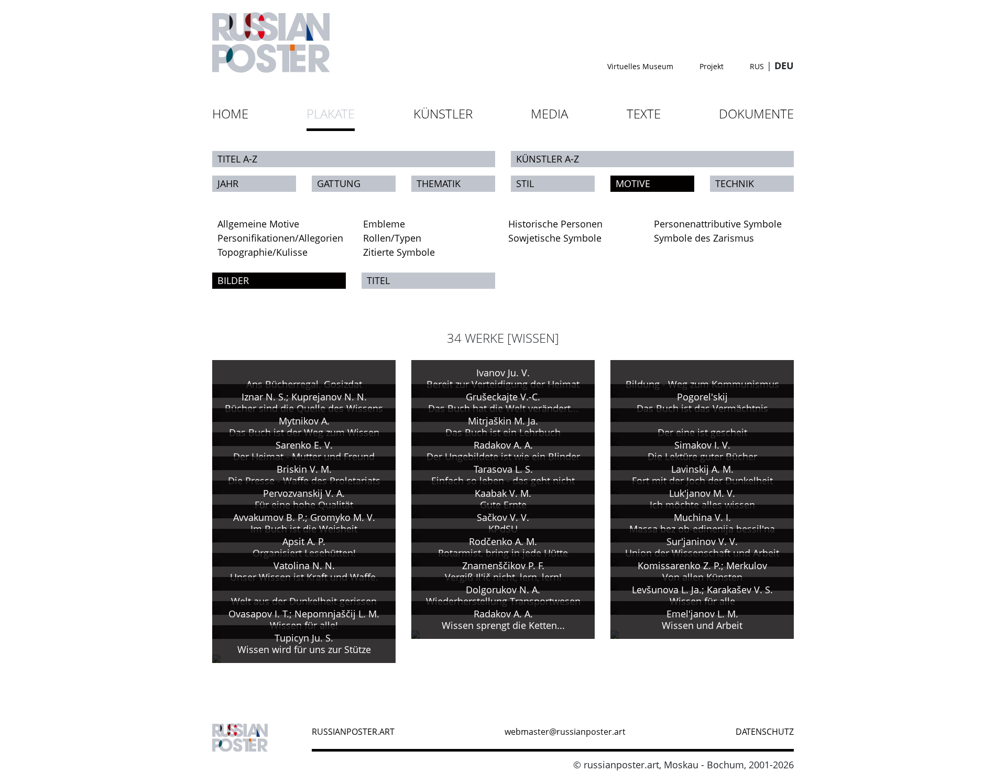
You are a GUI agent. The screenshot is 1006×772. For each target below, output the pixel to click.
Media (549, 113)
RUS (757, 66)
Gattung (338, 183)
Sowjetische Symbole (555, 238)
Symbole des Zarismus (704, 238)
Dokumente (756, 113)
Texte (644, 113)
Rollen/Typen (392, 238)
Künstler (443, 113)
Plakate (331, 113)
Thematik (439, 183)
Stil (525, 183)
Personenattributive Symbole (718, 224)
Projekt (711, 66)
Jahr (227, 183)
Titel (378, 280)
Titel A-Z (237, 159)
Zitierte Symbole (399, 252)
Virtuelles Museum (640, 66)
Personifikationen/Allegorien (280, 238)
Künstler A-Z (547, 159)
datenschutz (765, 731)
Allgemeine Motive (258, 224)
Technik (734, 183)
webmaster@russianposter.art (565, 731)
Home (230, 113)
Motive (633, 183)
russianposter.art (353, 731)
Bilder (233, 280)
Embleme (384, 224)
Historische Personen (555, 224)
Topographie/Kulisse (262, 252)
